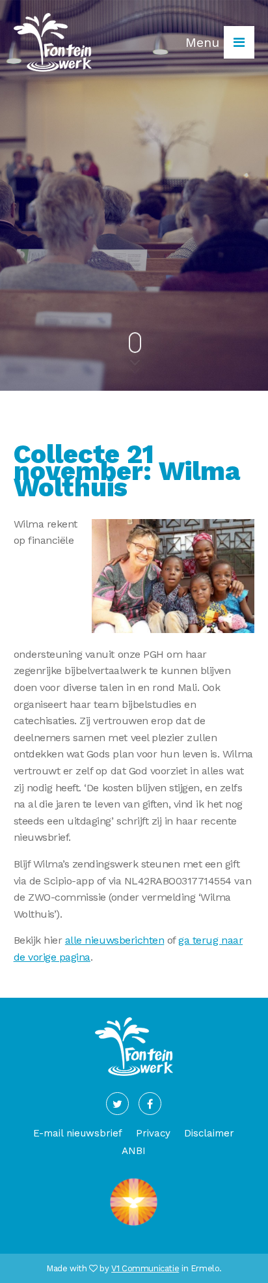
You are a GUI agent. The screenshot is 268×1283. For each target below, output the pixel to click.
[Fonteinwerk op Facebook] (150, 1103)
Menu (204, 42)
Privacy (153, 1133)
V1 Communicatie (145, 1268)
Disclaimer (209, 1133)
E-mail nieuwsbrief (77, 1133)
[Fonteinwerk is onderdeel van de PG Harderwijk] (133, 1225)
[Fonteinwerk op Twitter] (117, 1103)
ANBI (134, 1151)
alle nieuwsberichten (114, 940)
